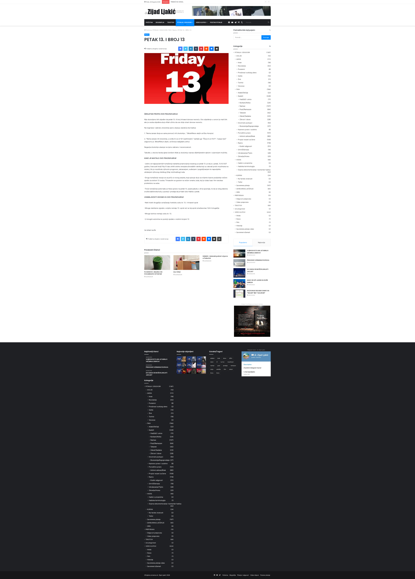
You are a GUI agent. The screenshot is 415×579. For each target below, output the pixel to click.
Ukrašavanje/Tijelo (245, 153)
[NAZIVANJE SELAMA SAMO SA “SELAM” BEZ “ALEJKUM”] (239, 294)
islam (211, 362)
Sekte (240, 76)
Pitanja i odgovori (184, 22)
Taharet (243, 113)
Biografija (160, 22)
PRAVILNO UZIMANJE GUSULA (258, 260)
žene (217, 373)
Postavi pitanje (216, 22)
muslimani (230, 362)
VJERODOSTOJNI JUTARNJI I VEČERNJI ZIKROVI (257, 251)
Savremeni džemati (243, 232)
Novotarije (242, 66)
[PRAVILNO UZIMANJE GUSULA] (239, 263)
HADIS (238, 160)
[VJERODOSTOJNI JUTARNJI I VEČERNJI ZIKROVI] (239, 253)
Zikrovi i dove (245, 119)
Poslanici (241, 69)
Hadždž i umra (245, 99)
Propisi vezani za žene (246, 140)
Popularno (243, 242)
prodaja (225, 365)
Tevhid (240, 83)
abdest (212, 358)
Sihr (225, 369)
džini (230, 358)
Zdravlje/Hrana (243, 156)
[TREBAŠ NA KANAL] (201, 359)
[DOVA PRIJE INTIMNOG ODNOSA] (181, 371)
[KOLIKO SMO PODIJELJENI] (181, 359)
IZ (217, 362)
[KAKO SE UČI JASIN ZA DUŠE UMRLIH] (239, 283)
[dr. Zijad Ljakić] (164, 11)
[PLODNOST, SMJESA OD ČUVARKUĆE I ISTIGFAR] (157, 262)
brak (218, 358)
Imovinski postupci (245, 123)
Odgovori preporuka (243, 199)
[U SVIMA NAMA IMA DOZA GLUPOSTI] (201, 371)
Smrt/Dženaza (243, 150)
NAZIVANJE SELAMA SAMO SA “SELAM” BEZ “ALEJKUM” (258, 292)
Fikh (237, 222)
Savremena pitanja (243, 185)
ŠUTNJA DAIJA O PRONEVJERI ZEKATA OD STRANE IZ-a (189, 2)
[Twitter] (185, 49)
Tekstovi (170, 22)
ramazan (233, 365)
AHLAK (239, 56)
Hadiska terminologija (246, 166)
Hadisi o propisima (245, 163)
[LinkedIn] (191, 49)
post (218, 365)
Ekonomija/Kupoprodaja (249, 126)
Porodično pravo (244, 133)
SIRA (238, 192)
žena (211, 373)
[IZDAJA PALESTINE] (191, 359)
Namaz (242, 106)
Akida (238, 215)
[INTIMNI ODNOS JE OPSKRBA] (201, 365)
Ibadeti (240, 96)
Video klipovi (201, 22)
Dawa (238, 219)
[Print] (219, 239)
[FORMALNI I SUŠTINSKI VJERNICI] (191, 371)
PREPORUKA (239, 195)
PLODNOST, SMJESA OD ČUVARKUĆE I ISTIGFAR (153, 273)
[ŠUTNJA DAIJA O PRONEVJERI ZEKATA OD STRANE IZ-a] (181, 365)
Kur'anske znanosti (245, 179)
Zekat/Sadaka (245, 116)
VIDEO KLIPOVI (240, 212)
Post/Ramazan (245, 109)
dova (224, 358)
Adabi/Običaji (243, 93)
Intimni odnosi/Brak (247, 136)
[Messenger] (211, 49)
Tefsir (240, 182)
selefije (218, 369)
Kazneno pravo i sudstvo (247, 130)
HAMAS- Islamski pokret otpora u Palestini (215, 257)
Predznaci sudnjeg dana (247, 73)
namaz (212, 365)
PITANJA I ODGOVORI (160, 30)
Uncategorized (240, 209)
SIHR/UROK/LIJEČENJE (245, 189)
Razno (175, 30)
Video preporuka (242, 202)
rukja (211, 369)
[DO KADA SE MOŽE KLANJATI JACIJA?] (239, 273)
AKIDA (238, 59)
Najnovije (261, 242)
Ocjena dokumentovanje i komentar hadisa (254, 170)
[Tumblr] (196, 49)
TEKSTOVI (238, 205)
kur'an (222, 362)
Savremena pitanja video (245, 229)
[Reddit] (206, 49)
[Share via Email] (217, 49)
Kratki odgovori (246, 146)
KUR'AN (239, 175)
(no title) (177, 272)
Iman (240, 62)
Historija (239, 226)
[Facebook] (180, 49)
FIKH (169, 30)
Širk (239, 79)
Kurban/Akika (245, 103)
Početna (149, 22)
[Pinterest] (201, 49)
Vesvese (241, 86)
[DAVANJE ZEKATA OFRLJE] (191, 365)
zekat (231, 369)
